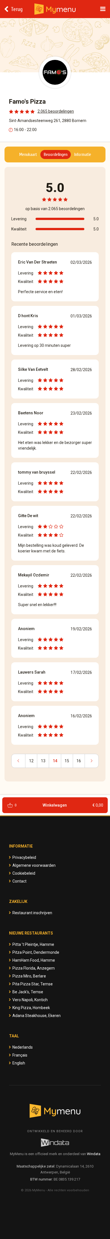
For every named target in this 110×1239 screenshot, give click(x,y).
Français (19, 1055)
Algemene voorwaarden (34, 865)
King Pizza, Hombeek (31, 1007)
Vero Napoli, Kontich (30, 1000)
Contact (19, 881)
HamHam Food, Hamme (33, 960)
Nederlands (22, 1047)
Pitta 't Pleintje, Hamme (33, 944)
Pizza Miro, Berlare (29, 976)
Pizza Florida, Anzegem (33, 968)
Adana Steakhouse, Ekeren (36, 1015)
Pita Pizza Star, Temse (32, 984)
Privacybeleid (24, 857)
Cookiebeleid (23, 873)
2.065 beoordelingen (56, 111)
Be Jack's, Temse (27, 992)
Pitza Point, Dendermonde (35, 952)
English (18, 1063)
